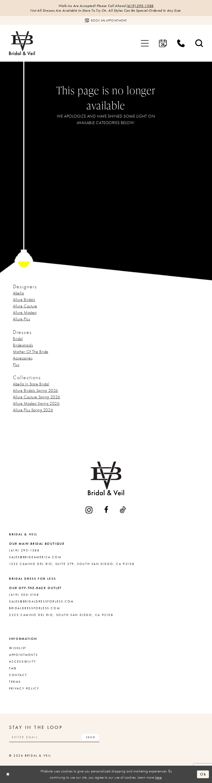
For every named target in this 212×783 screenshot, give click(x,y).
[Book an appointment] (163, 43)
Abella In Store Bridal (31, 384)
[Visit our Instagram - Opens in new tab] (89, 510)
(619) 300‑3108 (24, 595)
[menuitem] (145, 43)
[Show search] (199, 43)
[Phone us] (181, 43)
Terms (15, 682)
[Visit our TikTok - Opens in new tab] (123, 509)
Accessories (22, 358)
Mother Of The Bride (30, 351)
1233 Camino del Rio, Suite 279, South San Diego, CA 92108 (71, 564)
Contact (18, 675)
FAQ (13, 668)
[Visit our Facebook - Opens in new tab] (106, 509)
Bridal (18, 338)
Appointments (23, 655)
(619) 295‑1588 (140, 5)
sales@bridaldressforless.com (41, 601)
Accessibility (22, 661)
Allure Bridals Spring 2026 (35, 390)
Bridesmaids (23, 345)
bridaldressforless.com (34, 608)
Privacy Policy (24, 688)
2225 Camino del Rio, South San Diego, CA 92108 (61, 615)
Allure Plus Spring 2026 (33, 410)
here (158, 777)
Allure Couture (25, 306)
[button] (145, 43)
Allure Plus (21, 319)
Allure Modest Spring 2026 (36, 403)
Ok (203, 774)
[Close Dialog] (8, 774)
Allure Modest (24, 312)
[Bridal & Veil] (22, 43)
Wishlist (17, 648)
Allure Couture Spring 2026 (36, 397)
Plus (16, 364)
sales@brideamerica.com (35, 557)
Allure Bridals (24, 299)
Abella (18, 293)
